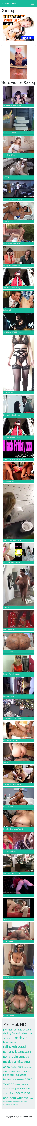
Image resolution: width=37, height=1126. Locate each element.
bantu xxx (8, 1079)
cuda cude (21, 1074)
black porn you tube (20, 1102)
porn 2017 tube (22, 1029)
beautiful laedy (11, 1042)
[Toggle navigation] (32, 4)
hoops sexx (17, 1066)
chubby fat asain (12, 1033)
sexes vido (23, 1093)
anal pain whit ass (15, 1098)
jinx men (8, 1029)
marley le (20, 1038)
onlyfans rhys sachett (10, 1104)
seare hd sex (19, 1080)
